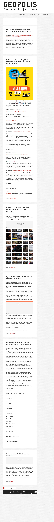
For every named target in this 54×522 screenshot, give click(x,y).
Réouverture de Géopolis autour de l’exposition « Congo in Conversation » (18, 343)
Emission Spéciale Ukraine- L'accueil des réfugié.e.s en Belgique (14, 314)
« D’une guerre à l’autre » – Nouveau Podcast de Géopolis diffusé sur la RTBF (19, 30)
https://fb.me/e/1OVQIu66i (11, 161)
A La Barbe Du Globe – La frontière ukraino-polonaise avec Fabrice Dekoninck (17, 209)
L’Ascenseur (8, 193)
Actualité (11, 50)
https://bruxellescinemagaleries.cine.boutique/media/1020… (17, 191)
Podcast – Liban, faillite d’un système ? (18, 454)
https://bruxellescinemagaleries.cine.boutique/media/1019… (17, 154)
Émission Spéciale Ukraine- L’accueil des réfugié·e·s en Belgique (19, 277)
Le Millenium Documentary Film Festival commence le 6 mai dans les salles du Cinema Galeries (19, 61)
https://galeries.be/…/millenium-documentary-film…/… (16, 111)
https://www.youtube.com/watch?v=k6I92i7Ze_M (22, 131)
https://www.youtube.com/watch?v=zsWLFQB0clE (22, 170)
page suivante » (13, 488)
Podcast (14, 267)
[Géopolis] (20, 6)
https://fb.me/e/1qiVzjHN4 (11, 120)
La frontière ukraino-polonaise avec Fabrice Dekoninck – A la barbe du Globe (15, 228)
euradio (7, 228)
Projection (14, 198)
